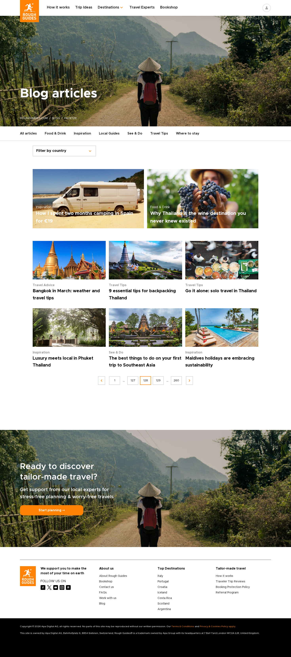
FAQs (103, 592)
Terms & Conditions (182, 626)
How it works (58, 7)
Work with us (107, 598)
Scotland (163, 603)
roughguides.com (34, 118)
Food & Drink (55, 133)
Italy (160, 576)
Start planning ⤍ (52, 510)
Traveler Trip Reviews (230, 581)
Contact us (106, 587)
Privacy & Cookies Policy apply (217, 626)
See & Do (134, 133)
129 (158, 380)
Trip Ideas (83, 7)
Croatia (162, 587)
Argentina (164, 609)
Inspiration (82, 133)
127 (133, 380)
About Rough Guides (113, 576)
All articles (28, 133)
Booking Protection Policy (233, 587)
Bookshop (169, 7)
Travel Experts (142, 7)
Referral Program (227, 592)
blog (56, 118)
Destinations (108, 7)
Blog (102, 603)
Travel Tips (159, 133)
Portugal (163, 581)
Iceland (162, 592)
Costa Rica (165, 598)
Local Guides (109, 133)
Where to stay (187, 133)
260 (176, 380)
